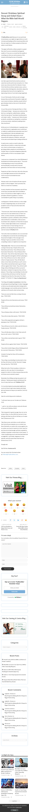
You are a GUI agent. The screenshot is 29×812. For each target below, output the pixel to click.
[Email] (25, 520)
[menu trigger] (2, 2)
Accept (14, 810)
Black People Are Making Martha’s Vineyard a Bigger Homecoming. (16, 696)
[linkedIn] (18, 520)
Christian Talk (6, 27)
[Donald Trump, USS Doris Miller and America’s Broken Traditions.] (7, 763)
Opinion (18, 26)
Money (10, 26)
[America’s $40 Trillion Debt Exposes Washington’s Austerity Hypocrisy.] (7, 783)
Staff (4, 24)
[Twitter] (14, 520)
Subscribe (15, 591)
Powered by (11, 597)
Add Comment (19, 24)
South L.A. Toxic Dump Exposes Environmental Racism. (21, 791)
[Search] (27, 2)
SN (21, 26)
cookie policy (19, 807)
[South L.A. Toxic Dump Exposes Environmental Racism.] (21, 783)
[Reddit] (22, 520)
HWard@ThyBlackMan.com (10, 454)
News (14, 26)
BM (2, 26)
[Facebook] (10, 520)
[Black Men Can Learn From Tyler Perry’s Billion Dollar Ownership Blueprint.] (21, 762)
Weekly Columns (25, 27)
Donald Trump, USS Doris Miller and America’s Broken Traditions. (7, 771)
